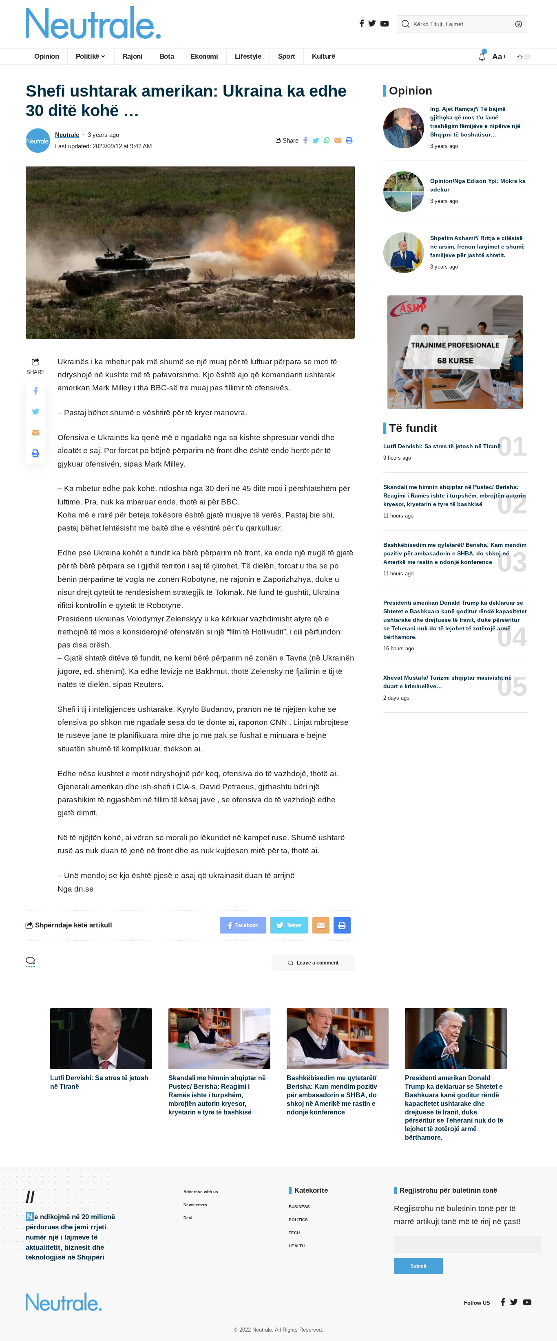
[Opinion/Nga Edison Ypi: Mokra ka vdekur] (403, 191)
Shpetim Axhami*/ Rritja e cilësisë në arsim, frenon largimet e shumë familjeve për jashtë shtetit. (477, 246)
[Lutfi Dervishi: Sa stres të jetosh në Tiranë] (101, 1038)
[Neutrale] (93, 24)
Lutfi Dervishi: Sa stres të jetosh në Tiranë (442, 446)
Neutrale (67, 134)
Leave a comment (317, 963)
